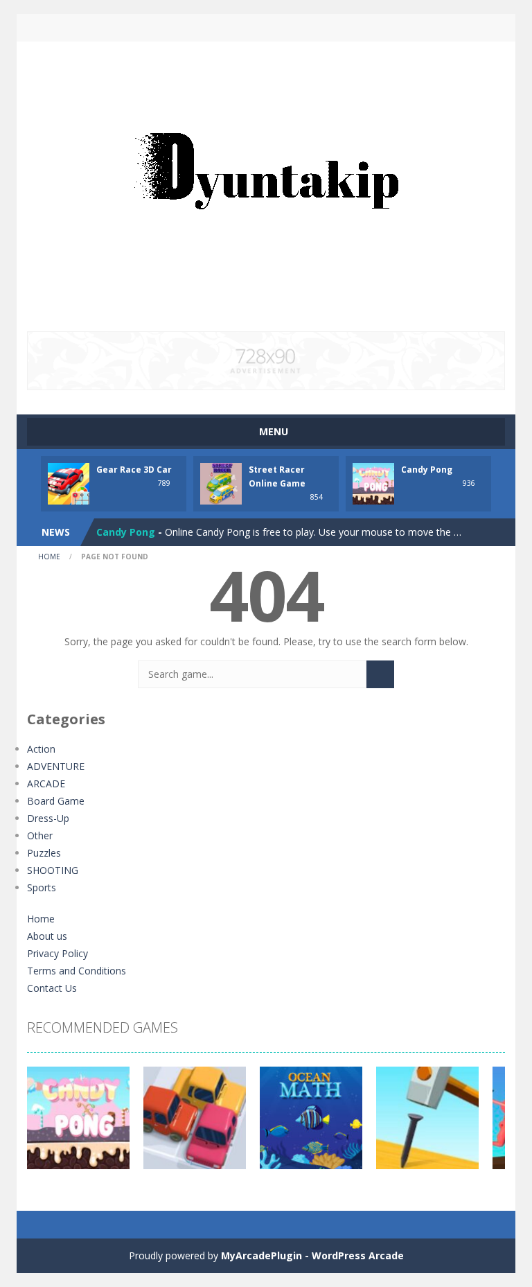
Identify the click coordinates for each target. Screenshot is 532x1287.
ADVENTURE (56, 766)
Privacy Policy (57, 953)
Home (49, 556)
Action (41, 748)
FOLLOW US (382, 28)
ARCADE (46, 783)
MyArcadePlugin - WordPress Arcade (312, 1255)
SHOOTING (52, 870)
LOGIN (150, 28)
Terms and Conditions (76, 970)
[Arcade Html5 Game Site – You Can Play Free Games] (266, 185)
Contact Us (52, 988)
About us (47, 936)
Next (487, 1125)
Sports (41, 887)
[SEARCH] (380, 674)
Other (40, 835)
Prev (45, 1125)
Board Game (56, 800)
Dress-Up (48, 818)
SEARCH (266, 28)
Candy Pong (426, 469)
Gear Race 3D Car (134, 469)
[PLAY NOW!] (68, 482)
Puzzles (44, 852)
